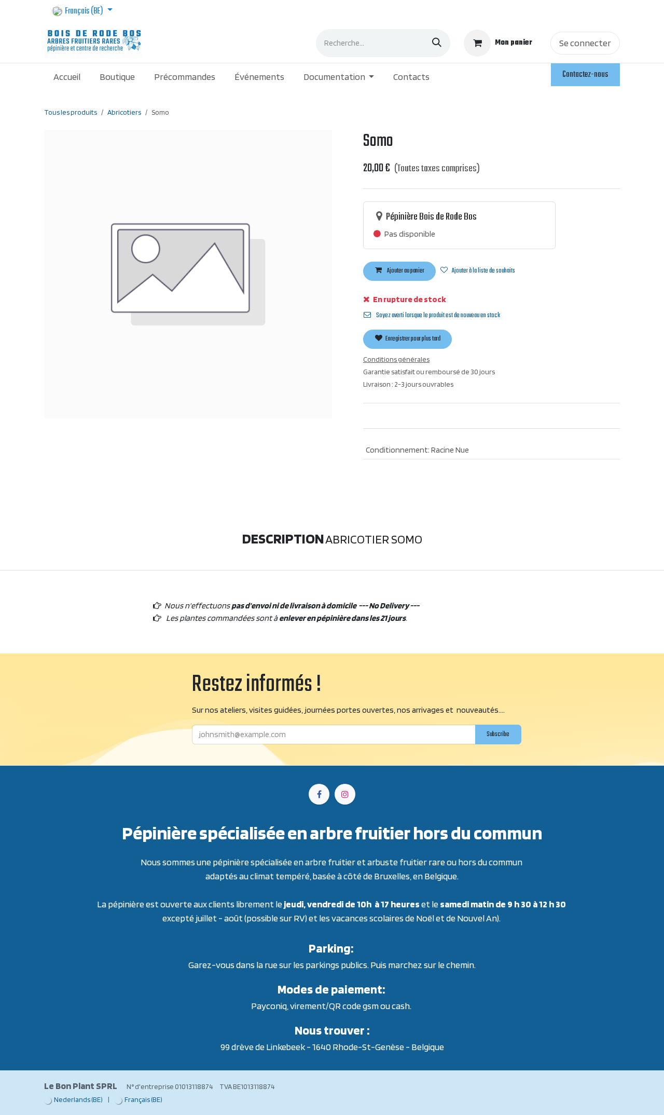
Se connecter (585, 42)
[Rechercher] (436, 43)
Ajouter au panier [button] (405, 271)
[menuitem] (67, 76)
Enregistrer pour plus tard (412, 339)
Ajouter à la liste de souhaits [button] (483, 271)
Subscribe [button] (498, 734)
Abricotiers (124, 112)
